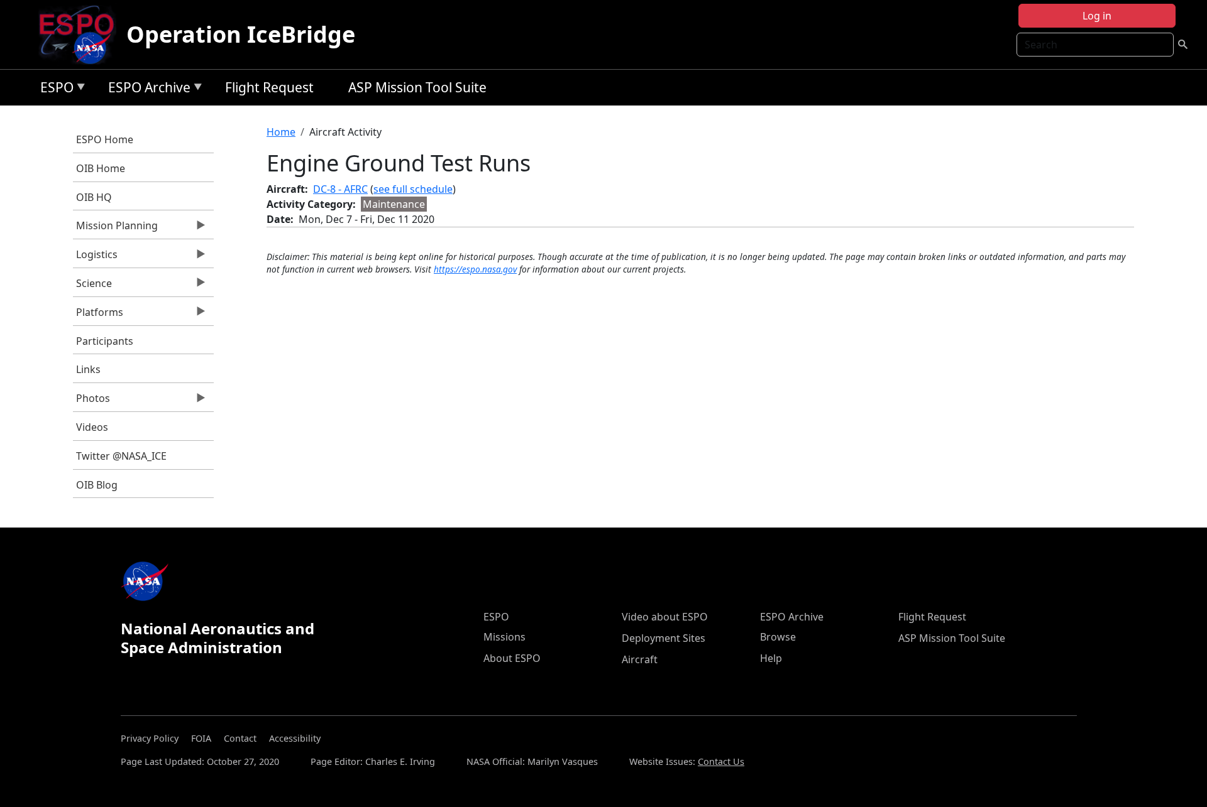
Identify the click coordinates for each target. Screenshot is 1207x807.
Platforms (98, 315)
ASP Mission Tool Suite (417, 87)
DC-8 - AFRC (340, 189)
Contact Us (721, 761)
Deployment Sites (663, 638)
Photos (91, 401)
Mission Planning (115, 229)
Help (771, 658)
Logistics (95, 257)
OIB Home (100, 168)
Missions (504, 637)
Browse (778, 637)
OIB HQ (94, 197)
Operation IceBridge (240, 34)
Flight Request (269, 87)
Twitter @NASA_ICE (121, 456)
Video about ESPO (665, 617)
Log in (1097, 16)
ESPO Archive (146, 89)
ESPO (54, 89)
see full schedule (413, 189)
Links (88, 369)
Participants (104, 341)
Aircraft (640, 659)
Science (92, 286)
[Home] (81, 34)
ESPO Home (104, 139)
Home (281, 132)
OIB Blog (97, 485)
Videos (92, 427)
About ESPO (512, 658)
